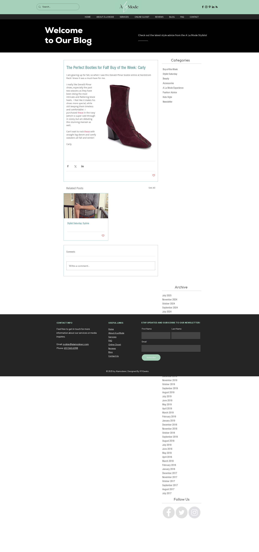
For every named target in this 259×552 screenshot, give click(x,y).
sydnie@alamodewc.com (76, 344)
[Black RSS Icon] (216, 7)
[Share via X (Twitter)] (75, 166)
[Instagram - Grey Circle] (194, 512)
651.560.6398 (71, 348)
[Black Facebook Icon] (202, 7)
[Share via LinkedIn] (82, 166)
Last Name (177, 329)
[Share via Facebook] (67, 166)
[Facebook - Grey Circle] (169, 512)
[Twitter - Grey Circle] (182, 512)
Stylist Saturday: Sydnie (78, 223)
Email (144, 342)
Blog (110, 352)
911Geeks (144, 371)
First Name (147, 329)
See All (152, 187)
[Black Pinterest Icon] (209, 7)
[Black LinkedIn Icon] (213, 7)
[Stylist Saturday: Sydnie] (86, 205)
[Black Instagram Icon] (206, 7)
